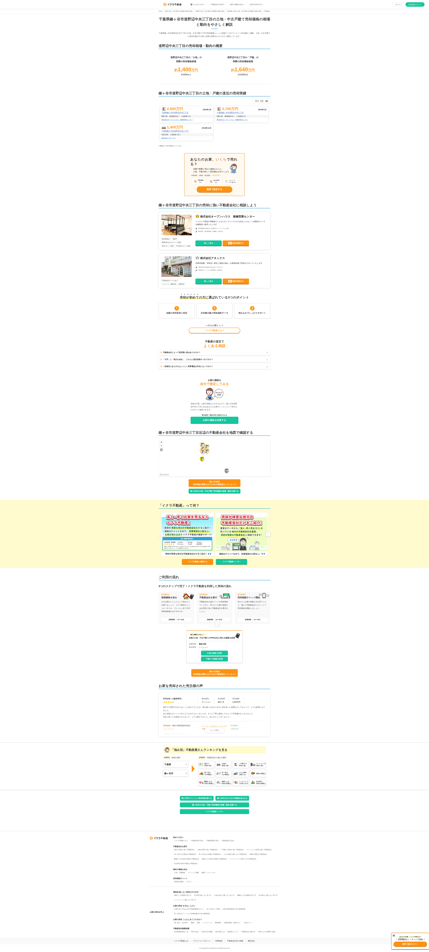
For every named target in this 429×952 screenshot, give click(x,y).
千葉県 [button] (167, 764)
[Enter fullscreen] (161, 449)
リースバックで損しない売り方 (185, 900)
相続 (198, 922)
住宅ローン (248, 922)
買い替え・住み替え (181, 922)
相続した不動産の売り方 (182, 895)
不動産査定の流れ (228, 840)
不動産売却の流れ (197, 840)
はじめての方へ (199, 4)
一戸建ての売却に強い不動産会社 (232, 850)
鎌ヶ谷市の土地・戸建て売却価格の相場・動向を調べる (214, 805)
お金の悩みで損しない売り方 (224, 895)
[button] (203, 452)
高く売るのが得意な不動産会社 (185, 854)
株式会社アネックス (169, 138)
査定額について (233, 932)
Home (160, 11)
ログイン (398, 4)
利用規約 (219, 941)
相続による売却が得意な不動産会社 (214, 859)
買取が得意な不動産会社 (258, 854)
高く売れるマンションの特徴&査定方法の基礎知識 (192, 913)
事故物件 (218, 922)
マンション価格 (193, 872)
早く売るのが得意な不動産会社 (210, 854)
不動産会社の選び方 (248, 932)
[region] (214, 458)
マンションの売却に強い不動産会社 (259, 850)
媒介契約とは (220, 932)
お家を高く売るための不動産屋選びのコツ (189, 909)
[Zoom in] (161, 442)
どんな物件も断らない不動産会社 (235, 854)
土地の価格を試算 (214, 653)
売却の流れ (195, 932)
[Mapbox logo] (164, 474)
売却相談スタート (415, 4)
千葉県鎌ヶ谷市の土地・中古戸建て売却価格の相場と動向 (244, 11)
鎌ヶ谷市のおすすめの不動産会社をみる (232, 798)
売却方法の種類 (207, 932)
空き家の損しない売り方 (202, 895)
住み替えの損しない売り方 (268, 895)
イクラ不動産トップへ (231, 562)
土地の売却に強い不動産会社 (207, 850)
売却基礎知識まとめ (181, 932)
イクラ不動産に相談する (197, 562)
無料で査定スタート (410, 944)
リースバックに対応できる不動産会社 (243, 859)
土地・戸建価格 (179, 872)
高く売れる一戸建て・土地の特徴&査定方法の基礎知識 (226, 909)
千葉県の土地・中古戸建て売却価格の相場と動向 (209, 11)
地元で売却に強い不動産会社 (184, 850)
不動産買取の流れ (212, 840)
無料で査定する (214, 189)
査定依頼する (236, 243)
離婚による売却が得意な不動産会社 (186, 859)
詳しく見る (208, 243)
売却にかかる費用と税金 (266, 932)
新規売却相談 (179, 881)
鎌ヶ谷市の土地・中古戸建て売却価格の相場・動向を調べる (214, 491)
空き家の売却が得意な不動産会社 (186, 863)
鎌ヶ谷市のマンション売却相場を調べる (197, 798)
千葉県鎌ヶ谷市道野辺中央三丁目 (175, 113)
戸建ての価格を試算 (214, 659)
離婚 (192, 922)
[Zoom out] (161, 445)
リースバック (207, 922)
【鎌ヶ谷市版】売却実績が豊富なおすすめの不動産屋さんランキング (214, 483)
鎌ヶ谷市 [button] (168, 773)
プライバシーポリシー (202, 941)
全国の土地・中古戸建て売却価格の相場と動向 (179, 11)
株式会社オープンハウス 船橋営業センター (177, 120)
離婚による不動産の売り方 (246, 895)
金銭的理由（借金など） (232, 922)
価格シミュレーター (209, 872)
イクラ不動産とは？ (214, 330)
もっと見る (214, 730)
